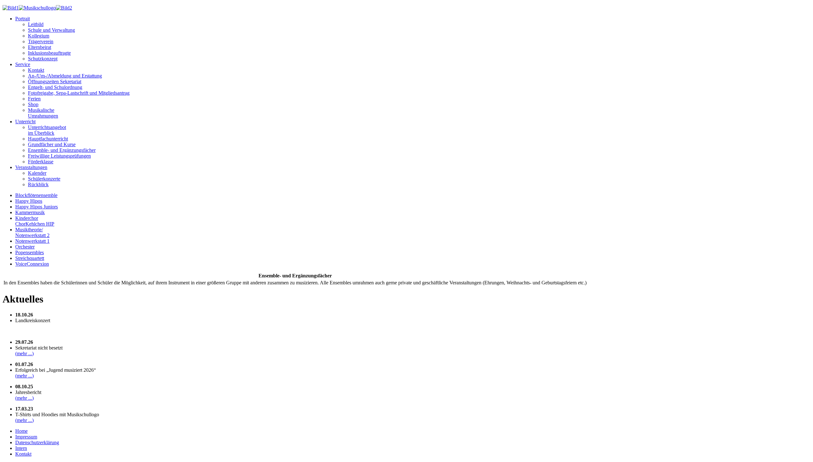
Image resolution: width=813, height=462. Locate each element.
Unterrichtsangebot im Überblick (47, 130)
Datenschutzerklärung (37, 442)
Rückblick (38, 184)
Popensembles (29, 252)
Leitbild (36, 24)
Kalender (37, 173)
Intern (21, 448)
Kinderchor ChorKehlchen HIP (34, 221)
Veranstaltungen (31, 167)
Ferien (34, 98)
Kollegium (38, 35)
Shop (33, 104)
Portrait (22, 18)
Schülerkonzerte (44, 178)
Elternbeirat (39, 47)
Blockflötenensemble (36, 195)
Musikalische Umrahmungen (43, 113)
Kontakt (36, 70)
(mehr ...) (24, 353)
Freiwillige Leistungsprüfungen (59, 156)
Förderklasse (40, 161)
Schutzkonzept (42, 58)
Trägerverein (40, 41)
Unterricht (25, 121)
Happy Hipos (28, 201)
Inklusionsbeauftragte (49, 53)
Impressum (26, 436)
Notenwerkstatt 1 (32, 241)
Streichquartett (29, 258)
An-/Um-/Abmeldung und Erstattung (65, 75)
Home (21, 431)
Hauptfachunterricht (48, 138)
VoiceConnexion (32, 264)
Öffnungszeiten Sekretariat (54, 81)
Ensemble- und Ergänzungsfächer (62, 150)
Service (22, 64)
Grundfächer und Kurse (52, 144)
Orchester (25, 246)
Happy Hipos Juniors (36, 206)
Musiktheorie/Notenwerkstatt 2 (32, 232)
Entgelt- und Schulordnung (55, 87)
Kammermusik (30, 212)
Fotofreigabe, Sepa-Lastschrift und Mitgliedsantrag (79, 93)
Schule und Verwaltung (51, 30)
